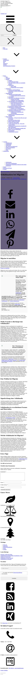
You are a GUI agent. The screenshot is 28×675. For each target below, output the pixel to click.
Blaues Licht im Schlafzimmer (14, 129)
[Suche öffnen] (11, 29)
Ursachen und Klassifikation (14, 89)
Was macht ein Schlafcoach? (11, 146)
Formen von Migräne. (5, 268)
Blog (7, 77)
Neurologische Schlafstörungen (14, 107)
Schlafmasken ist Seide (10, 417)
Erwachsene (8, 148)
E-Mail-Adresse (4, 484)
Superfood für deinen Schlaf (14, 120)
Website (2, 487)
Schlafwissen (23, 178)
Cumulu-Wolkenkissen (14, 300)
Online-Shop (17, 304)
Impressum (5, 546)
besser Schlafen (6, 171)
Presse (4, 548)
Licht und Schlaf (13, 178)
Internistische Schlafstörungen (14, 110)
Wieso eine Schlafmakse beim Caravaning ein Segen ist (17, 104)
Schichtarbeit (11, 96)
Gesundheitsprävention (5, 178)
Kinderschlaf (11, 85)
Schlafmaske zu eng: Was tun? (7, 558)
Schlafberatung (9, 142)
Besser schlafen (9, 116)
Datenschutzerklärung (7, 547)
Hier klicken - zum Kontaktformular (16, 668)
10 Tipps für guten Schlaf (13, 122)
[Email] (10, 208)
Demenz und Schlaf (15, 99)
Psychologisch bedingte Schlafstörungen (16, 106)
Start (1, 171)
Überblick (8, 78)
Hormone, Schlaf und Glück (6, 554)
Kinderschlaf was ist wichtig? (17, 87)
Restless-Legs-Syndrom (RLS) (17, 108)
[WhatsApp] (10, 228)
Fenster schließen (4, 670)
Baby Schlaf (13, 86)
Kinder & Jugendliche (10, 147)
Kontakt (4, 549)
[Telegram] (10, 238)
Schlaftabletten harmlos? (13, 131)
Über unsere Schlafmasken (11, 163)
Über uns (5, 544)
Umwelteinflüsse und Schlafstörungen (16, 101)
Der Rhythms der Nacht (13, 81)
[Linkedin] (10, 218)
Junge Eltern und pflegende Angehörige (16, 98)
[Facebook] (10, 198)
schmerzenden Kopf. (23, 458)
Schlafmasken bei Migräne (6, 559)
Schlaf (19, 178)
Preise (7, 149)
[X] (10, 188)
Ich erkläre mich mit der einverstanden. (12, 573)
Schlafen (7, 79)
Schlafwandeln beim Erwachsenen (18, 95)
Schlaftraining (8, 144)
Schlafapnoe (8, 88)
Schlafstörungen (9, 93)
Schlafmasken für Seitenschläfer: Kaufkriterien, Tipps (11, 555)
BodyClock (11, 359)
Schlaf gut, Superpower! (6, 556)
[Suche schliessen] (11, 41)
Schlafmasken (8, 162)
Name (2, 482)
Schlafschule (8, 145)
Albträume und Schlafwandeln (14, 94)
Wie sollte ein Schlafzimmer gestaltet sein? (17, 128)
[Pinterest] (10, 248)
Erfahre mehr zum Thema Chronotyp (9, 360)
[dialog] (14, 648)
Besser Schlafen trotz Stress (14, 121)
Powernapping (11, 130)
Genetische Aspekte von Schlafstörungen (16, 109)
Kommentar (3, 471)
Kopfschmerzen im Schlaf (16, 102)
